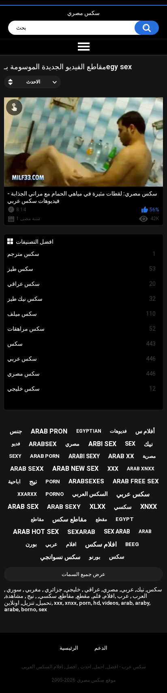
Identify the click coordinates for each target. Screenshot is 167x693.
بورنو (95, 557)
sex (130, 443)
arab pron (49, 431)
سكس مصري (83, 13)
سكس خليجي (81, 388)
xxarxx (27, 494)
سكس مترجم (81, 254)
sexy (15, 456)
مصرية (149, 456)
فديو (16, 443)
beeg (132, 544)
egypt (125, 519)
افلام (71, 544)
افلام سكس (101, 544)
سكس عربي (81, 358)
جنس (16, 431)
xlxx (97, 506)
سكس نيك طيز (81, 298)
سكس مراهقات (81, 328)
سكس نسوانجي (60, 557)
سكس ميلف (81, 313)
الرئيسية (69, 648)
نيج (33, 481)
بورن (31, 544)
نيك (148, 444)
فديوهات (118, 431)
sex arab (117, 531)
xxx (112, 469)
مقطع (101, 519)
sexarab (81, 532)
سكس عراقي (81, 284)
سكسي (123, 507)
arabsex (43, 444)
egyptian (88, 431)
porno (54, 494)
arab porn (45, 456)
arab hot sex (36, 532)
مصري (72, 444)
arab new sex (75, 468)
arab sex (23, 506)
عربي (51, 544)
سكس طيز (81, 269)
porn (52, 481)
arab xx (121, 456)
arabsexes (86, 481)
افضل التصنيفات (35, 241)
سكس (81, 343)
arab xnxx (140, 469)
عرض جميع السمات (83, 574)
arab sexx (27, 468)
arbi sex (102, 444)
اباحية (14, 481)
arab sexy (64, 506)
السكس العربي (90, 494)
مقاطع (37, 519)
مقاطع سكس (69, 519)
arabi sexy (84, 456)
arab (145, 531)
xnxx (148, 506)
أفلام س (145, 431)
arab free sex (136, 481)
